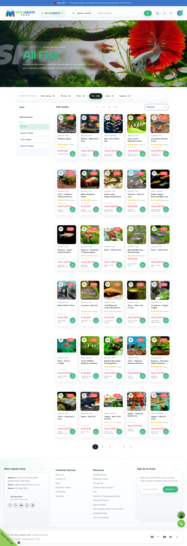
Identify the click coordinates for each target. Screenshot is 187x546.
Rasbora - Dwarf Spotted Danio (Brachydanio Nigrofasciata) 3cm (66, 251)
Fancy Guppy (26, 139)
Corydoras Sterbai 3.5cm (159, 140)
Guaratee (60, 496)
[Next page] (131, 446)
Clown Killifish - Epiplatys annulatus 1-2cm (89, 362)
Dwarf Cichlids (27, 133)
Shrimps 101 (98, 483)
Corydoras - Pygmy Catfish (159, 306)
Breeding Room (100, 475)
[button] (60, 117)
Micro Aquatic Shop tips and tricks (108, 509)
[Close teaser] (18, 542)
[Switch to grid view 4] (115, 107)
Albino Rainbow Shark (88, 195)
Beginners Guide (63, 487)
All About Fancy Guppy (103, 487)
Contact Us (60, 479)
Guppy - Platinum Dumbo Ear (135, 415)
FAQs (38, 539)
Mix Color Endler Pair (111, 140)
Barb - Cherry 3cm (112, 250)
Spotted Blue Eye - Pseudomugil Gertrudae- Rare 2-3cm (136, 251)
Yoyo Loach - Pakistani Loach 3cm (134, 140)
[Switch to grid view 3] (109, 107)
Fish (95, 492)
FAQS (58, 483)
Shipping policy (28, 539)
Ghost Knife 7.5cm (66, 305)
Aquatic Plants (99, 505)
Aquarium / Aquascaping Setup (106, 496)
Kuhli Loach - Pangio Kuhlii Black (112, 195)
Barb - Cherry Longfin (64, 362)
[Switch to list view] (97, 107)
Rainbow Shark (64, 139)
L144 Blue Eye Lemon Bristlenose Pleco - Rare (112, 306)
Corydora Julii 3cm (89, 305)
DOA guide (60, 492)
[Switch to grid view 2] (103, 107)
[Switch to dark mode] (158, 13)
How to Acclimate (101, 517)
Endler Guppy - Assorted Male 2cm (159, 195)
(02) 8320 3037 (21, 488)
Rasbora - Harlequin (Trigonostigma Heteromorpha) (90, 251)
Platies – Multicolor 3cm (89, 140)
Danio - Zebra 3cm (159, 250)
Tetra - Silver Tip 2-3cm (135, 306)
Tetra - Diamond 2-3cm (66, 417)
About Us (60, 475)
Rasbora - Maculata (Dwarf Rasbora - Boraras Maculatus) (159, 362)
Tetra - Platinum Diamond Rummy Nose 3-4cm (135, 362)
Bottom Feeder (27, 146)
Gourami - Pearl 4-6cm (136, 195)
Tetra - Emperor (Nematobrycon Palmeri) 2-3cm (65, 195)
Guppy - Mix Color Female (112, 417)
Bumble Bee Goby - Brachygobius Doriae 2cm (113, 362)
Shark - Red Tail (88, 416)
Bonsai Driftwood (101, 500)
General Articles (100, 513)
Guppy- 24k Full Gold (158, 417)
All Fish (24, 127)
